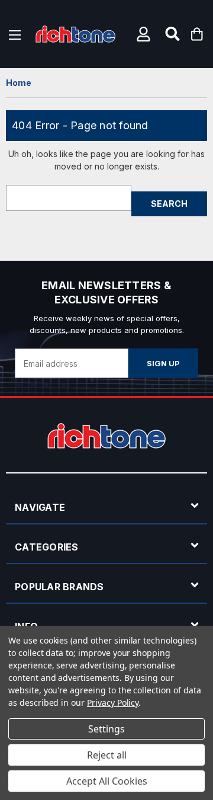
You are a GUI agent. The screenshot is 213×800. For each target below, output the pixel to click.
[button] (145, 34)
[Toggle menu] (15, 34)
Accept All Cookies (106, 781)
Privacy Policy (112, 702)
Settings (106, 728)
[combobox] (68, 198)
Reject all (107, 754)
